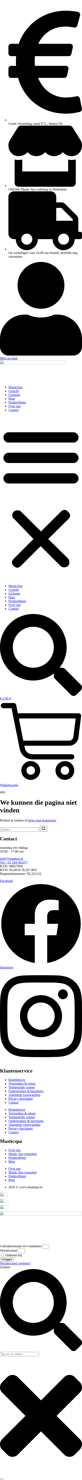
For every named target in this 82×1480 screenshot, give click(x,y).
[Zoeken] (1, 1479)
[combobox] (19, 1354)
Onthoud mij (13, 1255)
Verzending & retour (22, 1083)
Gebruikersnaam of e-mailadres (20, 1246)
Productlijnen (17, 402)
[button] (41, 498)
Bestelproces (16, 1080)
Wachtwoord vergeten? (15, 1263)
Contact (13, 410)
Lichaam (14, 395)
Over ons (14, 406)
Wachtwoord (8, 1250)
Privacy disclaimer (20, 1098)
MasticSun (15, 387)
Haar (11, 398)
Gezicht (13, 391)
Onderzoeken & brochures (26, 1091)
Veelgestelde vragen (21, 1087)
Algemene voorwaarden (24, 1095)
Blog (11, 1161)
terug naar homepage (42, 820)
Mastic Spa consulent (22, 1154)
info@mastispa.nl (11, 858)
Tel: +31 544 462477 (14, 862)
